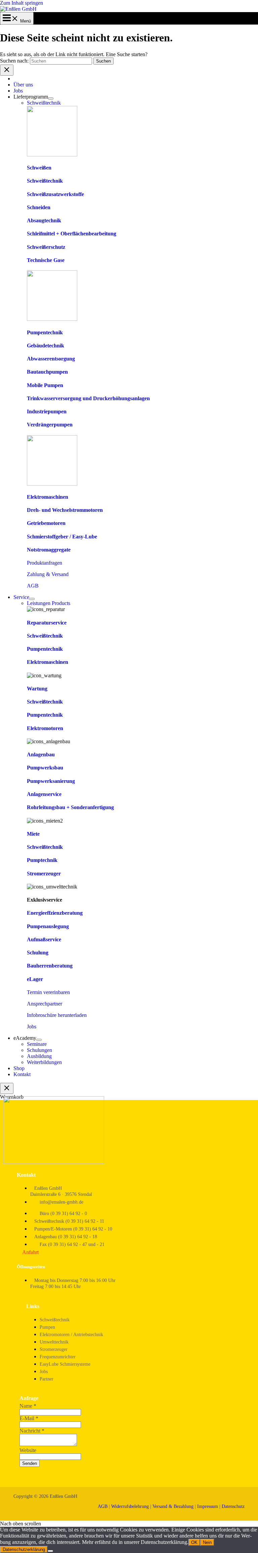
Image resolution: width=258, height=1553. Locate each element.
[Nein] (50, 1551)
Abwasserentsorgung (51, 359)
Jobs (31, 1026)
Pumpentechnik (45, 332)
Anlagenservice (44, 794)
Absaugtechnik (44, 220)
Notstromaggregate (49, 550)
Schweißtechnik (45, 181)
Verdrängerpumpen (50, 424)
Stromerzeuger (44, 873)
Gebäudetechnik (45, 345)
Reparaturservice (47, 623)
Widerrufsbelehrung (130, 1506)
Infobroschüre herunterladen (57, 1015)
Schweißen (39, 168)
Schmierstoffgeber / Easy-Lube (62, 536)
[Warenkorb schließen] (6, 1088)
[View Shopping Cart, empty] (17, 21)
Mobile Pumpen (45, 385)
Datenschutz (233, 1506)
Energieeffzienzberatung (55, 913)
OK (194, 1542)
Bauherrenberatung (50, 966)
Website (27, 1450)
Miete (33, 834)
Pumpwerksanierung (51, 781)
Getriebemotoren (46, 523)
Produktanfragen (44, 563)
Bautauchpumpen (47, 372)
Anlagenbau (41, 754)
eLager (35, 979)
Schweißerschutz (46, 247)
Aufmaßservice (44, 939)
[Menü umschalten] (50, 99)
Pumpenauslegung (48, 926)
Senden (29, 1463)
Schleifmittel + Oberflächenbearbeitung (71, 233)
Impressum (207, 1506)
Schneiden (38, 207)
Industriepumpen (47, 411)
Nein (207, 1542)
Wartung (37, 688)
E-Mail (28, 1418)
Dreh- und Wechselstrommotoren (65, 510)
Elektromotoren (45, 728)
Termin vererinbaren (48, 992)
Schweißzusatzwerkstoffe (55, 194)
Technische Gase (45, 260)
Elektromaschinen (47, 497)
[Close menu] (6, 70)
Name (27, 1406)
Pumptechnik (42, 860)
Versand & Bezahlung (173, 1506)
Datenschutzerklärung (24, 1549)
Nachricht (31, 1431)
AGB (33, 586)
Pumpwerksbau (45, 767)
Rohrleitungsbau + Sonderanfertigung (70, 807)
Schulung (37, 952)
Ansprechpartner (44, 1004)
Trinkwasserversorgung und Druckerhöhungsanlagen (88, 398)
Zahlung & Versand (48, 574)
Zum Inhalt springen (21, 3)
